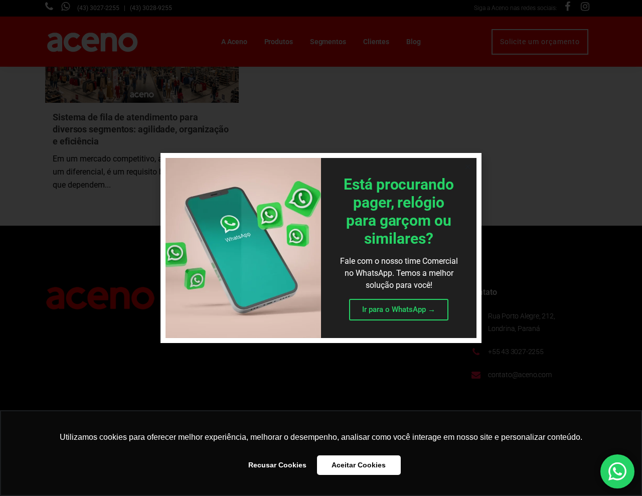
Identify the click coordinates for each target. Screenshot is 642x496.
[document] (321, 248)
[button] (467, 167)
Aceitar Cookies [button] (359, 465)
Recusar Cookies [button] (277, 465)
